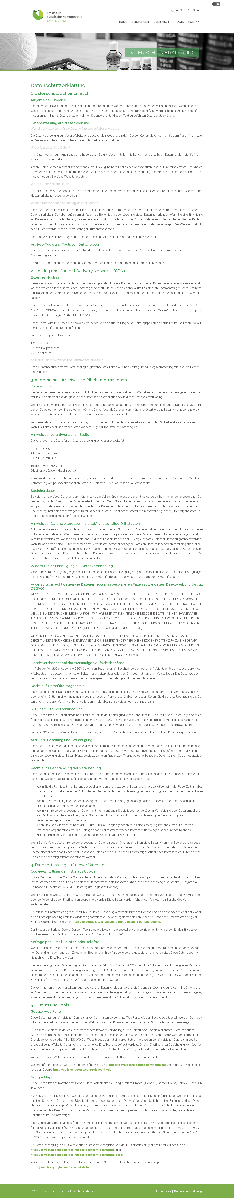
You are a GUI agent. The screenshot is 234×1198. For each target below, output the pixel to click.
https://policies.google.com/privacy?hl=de (82, 1069)
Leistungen (140, 22)
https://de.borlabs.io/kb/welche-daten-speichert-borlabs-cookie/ (116, 921)
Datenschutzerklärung (188, 1191)
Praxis (178, 22)
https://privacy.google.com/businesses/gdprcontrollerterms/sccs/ (77, 1155)
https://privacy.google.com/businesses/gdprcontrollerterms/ (73, 1150)
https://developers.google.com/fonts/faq (137, 1065)
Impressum (163, 1191)
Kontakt (194, 22)
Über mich (161, 22)
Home (123, 22)
